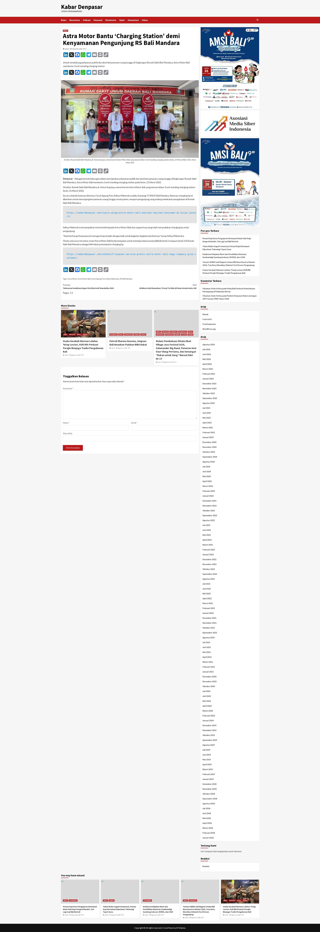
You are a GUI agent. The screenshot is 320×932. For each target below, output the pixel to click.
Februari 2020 (208, 715)
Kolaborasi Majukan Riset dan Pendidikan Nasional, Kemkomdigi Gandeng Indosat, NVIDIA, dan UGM (224, 255)
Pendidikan (73, 900)
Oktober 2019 (208, 735)
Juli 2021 (206, 642)
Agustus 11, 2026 (122, 348)
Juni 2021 (206, 647)
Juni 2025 (206, 413)
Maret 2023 (207, 545)
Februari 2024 (208, 491)
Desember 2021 (209, 618)
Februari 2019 (208, 774)
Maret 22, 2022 (77, 49)
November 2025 (209, 388)
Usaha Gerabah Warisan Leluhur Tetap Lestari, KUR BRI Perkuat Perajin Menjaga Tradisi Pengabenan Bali (226, 271)
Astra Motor (72, 279)
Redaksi (205, 866)
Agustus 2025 (208, 403)
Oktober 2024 (208, 452)
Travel (184, 334)
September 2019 (209, 740)
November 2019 (209, 730)
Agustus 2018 (208, 803)
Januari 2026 (208, 379)
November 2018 (209, 789)
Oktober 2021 (208, 628)
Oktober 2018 (208, 794)
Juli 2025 (206, 408)
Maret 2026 (207, 369)
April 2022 (207, 598)
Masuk (205, 314)
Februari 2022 (208, 608)
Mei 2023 (206, 535)
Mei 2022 (206, 593)
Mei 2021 (206, 652)
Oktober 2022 (208, 569)
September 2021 (209, 632)
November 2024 (209, 447)
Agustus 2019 (208, 745)
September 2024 (209, 457)
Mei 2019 (206, 759)
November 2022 (209, 564)
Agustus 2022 (208, 579)
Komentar (68, 388)
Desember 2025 (209, 383)
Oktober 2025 (208, 393)
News (63, 20)
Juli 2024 (206, 466)
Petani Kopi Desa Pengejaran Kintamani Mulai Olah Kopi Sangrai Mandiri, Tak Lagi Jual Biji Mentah (226, 240)
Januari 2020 (208, 720)
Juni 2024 (206, 471)
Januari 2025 (208, 437)
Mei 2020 (206, 701)
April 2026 (207, 364)
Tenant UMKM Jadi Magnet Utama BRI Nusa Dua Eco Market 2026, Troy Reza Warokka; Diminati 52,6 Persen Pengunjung (228, 263)
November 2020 (209, 681)
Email (134, 422)
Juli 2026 (206, 349)
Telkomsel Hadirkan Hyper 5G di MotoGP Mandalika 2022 (88, 286)
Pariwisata (110, 20)
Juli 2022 (206, 584)
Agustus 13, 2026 (75, 355)
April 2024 (207, 481)
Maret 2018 (207, 828)
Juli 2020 (206, 691)
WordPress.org (209, 329)
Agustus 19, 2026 (115, 915)
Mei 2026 (206, 359)
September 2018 (209, 799)
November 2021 (209, 623)
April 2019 (207, 764)
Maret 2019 (207, 769)
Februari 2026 (208, 374)
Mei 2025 (206, 418)
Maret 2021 (207, 662)
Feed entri (207, 319)
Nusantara (75, 20)
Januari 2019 (208, 779)
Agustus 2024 (208, 462)
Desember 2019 (209, 725)
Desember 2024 (209, 442)
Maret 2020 (207, 711)
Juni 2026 (206, 354)
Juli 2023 (206, 525)
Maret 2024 (207, 486)
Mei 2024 (206, 476)
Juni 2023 (206, 530)
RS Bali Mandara (126, 279)
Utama (143, 334)
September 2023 (209, 515)
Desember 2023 (209, 501)
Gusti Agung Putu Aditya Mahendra (105, 279)
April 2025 (207, 422)
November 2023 (209, 506)
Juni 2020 (206, 696)
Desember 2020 (209, 676)
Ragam (85, 334)
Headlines (113, 334)
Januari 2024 (208, 496)
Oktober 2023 (208, 510)
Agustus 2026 (208, 344)
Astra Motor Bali (84, 279)
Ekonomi (98, 20)
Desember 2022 (209, 559)
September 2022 (209, 574)
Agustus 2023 (208, 520)
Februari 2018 (208, 833)
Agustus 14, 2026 (155, 915)
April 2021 (207, 657)
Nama (66, 422)
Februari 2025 (208, 432)
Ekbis (65, 334)
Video (145, 20)
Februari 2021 (208, 667)
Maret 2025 (207, 427)
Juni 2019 (206, 755)
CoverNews (168, 928)
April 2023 (207, 540)
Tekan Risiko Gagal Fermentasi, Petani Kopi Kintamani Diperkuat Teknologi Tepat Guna (225, 247)
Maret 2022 (207, 603)
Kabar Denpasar (82, 7)
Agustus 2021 (208, 637)
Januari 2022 (208, 613)
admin (67, 49)
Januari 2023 (208, 554)
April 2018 (207, 823)
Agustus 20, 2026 (75, 915)
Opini (122, 20)
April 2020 (207, 706)
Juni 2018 (206, 813)
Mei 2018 (206, 818)
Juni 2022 (206, 589)
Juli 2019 (206, 750)
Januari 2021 (208, 672)
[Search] (257, 20)
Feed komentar (209, 324)
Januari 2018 (208, 838)
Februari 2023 (208, 549)
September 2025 (209, 398)
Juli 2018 (206, 808)
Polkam (86, 20)
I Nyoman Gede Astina (212, 288)
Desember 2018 (209, 784)
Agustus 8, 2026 (168, 362)
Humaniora (133, 20)
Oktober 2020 (208, 686)
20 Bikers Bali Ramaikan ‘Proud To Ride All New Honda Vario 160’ (168, 286)
